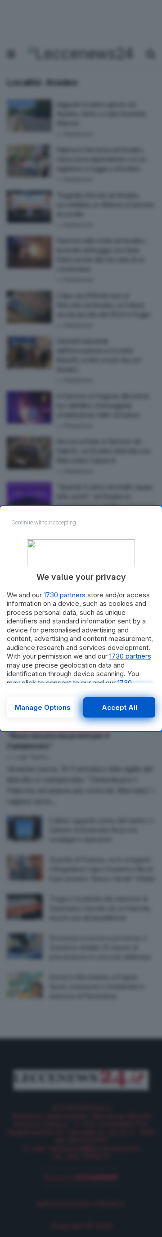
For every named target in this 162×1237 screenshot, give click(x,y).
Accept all (119, 707)
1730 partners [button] (65, 595)
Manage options (43, 707)
